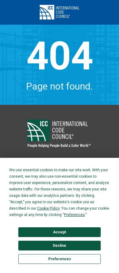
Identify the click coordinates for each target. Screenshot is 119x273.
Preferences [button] (74, 215)
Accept (59, 232)
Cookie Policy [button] (48, 208)
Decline (59, 245)
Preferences (59, 259)
